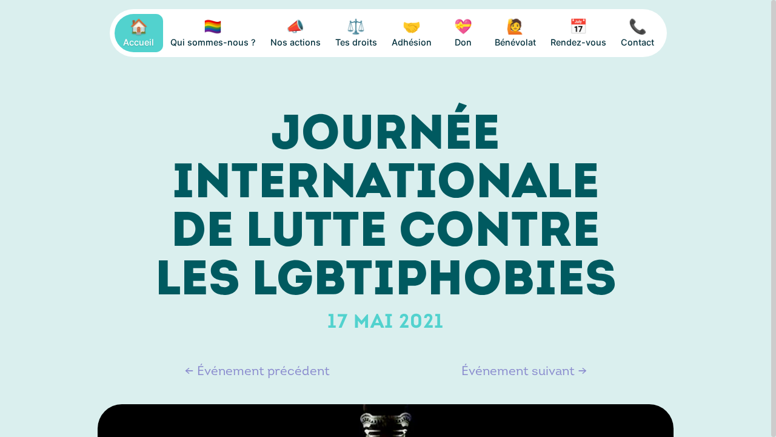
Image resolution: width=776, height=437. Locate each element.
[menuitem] (139, 33)
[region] (388, 218)
